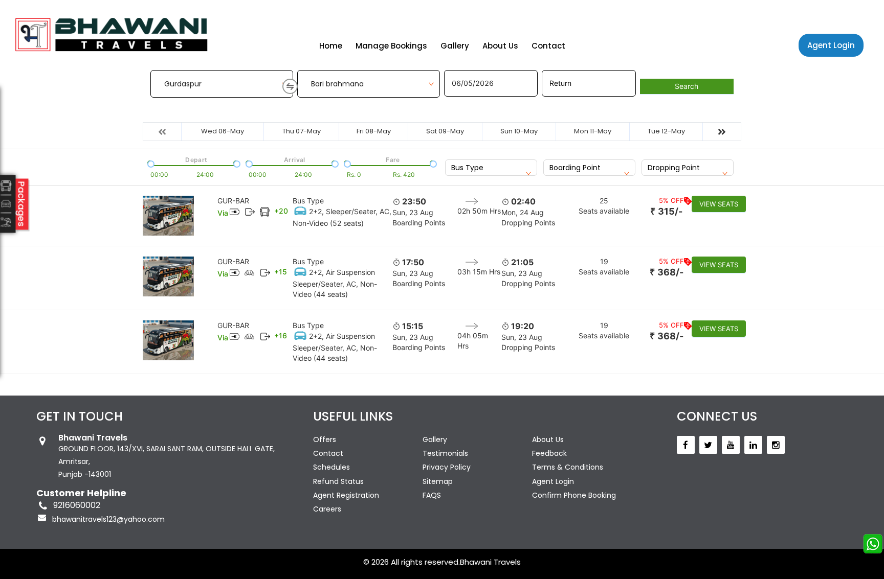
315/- (666, 211)
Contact (548, 46)
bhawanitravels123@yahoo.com (108, 519)
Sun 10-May (519, 131)
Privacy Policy (447, 467)
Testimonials (445, 453)
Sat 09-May (445, 131)
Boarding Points (419, 222)
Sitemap (438, 481)
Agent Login (831, 45)
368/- (666, 272)
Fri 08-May (374, 131)
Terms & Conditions (567, 467)
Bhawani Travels (490, 562)
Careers (327, 509)
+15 (280, 271)
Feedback (549, 453)
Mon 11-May (592, 131)
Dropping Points (528, 222)
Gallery (454, 46)
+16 (280, 335)
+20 (281, 210)
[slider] (149, 163)
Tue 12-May (666, 131)
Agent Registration (346, 495)
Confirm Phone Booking (574, 495)
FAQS (432, 495)
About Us (500, 46)
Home (330, 46)
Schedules (331, 467)
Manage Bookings (391, 46)
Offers (324, 439)
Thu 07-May (301, 131)
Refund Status (338, 481)
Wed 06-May (222, 131)
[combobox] (491, 167)
